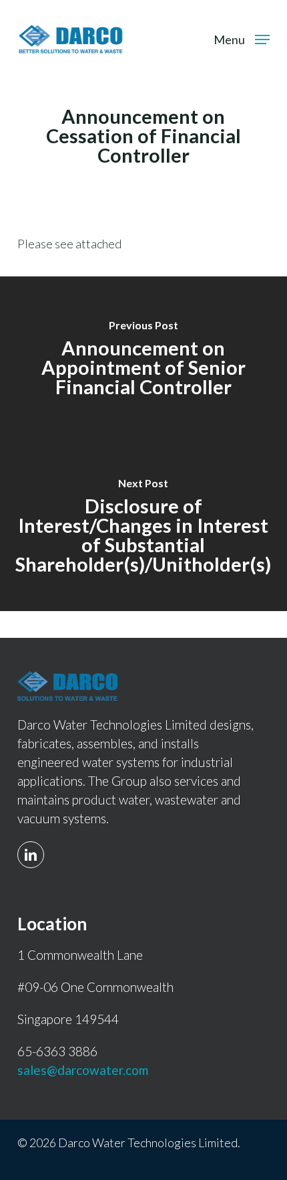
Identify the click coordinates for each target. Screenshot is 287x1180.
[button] (242, 37)
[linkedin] (34, 846)
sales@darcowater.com (82, 1070)
